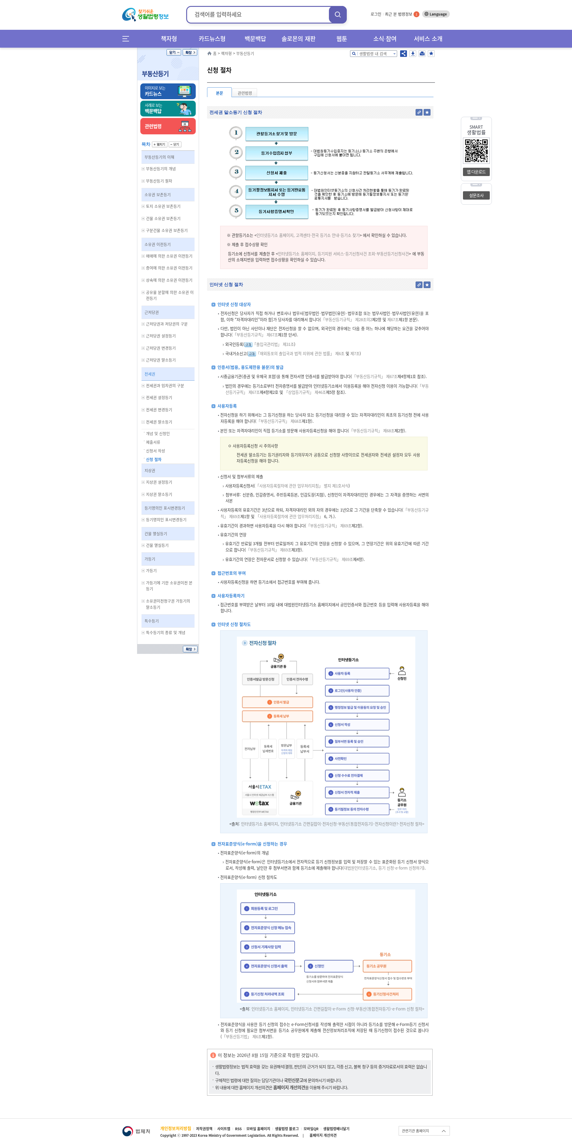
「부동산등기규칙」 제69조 (329, 525)
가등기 (149, 559)
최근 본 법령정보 (401, 14)
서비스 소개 (428, 38)
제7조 (354, 353)
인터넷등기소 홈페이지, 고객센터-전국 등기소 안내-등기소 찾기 (308, 235)
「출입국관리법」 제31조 (273, 344)
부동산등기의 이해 (159, 157)
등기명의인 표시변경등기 (164, 508)
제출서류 (153, 442)
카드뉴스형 (212, 38)
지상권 (149, 470)
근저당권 (151, 312)
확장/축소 (190, 52)
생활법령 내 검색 (373, 53)
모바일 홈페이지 (258, 1128)
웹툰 (341, 38)
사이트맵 (223, 1128)
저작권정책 (204, 1128)
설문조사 (476, 195)
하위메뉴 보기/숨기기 (143, 168)
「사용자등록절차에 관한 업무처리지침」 (289, 516)
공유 (403, 53)
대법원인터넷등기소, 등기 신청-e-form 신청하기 (383, 868)
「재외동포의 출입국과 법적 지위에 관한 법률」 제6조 (300, 353)
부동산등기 (155, 73)
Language (438, 14)
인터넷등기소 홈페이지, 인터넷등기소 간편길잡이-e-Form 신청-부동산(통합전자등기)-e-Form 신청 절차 (336, 1009)
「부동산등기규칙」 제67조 (255, 335)
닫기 (174, 52)
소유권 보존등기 (157, 194)
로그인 (376, 14)
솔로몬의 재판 (298, 38)
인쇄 (422, 53)
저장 (412, 53)
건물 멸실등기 (155, 533)
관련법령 (245, 93)
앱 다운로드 (476, 172)
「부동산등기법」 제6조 (242, 1036)
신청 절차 (153, 459)
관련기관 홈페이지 (415, 1130)
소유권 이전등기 (157, 244)
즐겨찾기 (431, 53)
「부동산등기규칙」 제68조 (279, 421)
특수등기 (151, 620)
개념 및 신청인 (158, 433)
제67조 (392, 319)
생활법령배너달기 (336, 1128)
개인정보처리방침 (175, 1128)
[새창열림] (136, 1129)
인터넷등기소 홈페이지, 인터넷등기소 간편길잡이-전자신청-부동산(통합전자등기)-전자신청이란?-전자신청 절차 (331, 824)
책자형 (169, 38)
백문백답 (255, 38)
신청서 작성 (155, 450)
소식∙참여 (385, 38)
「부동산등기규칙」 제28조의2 (346, 319)
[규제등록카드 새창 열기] (248, 344)
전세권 (149, 374)
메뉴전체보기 (127, 38)
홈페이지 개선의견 (323, 1135)
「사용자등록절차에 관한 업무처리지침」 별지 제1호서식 (302, 486)
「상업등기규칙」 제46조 (305, 392)
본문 (219, 93)
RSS (238, 1128)
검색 (338, 14)
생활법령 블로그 (287, 1128)
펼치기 (159, 144)
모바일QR (311, 1128)
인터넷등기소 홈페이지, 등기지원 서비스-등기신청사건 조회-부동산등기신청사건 (343, 253)
